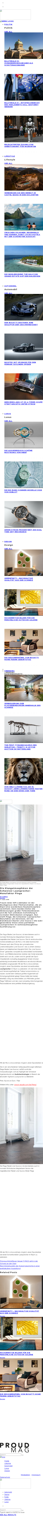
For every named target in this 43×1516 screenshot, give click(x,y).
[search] (22, 1510)
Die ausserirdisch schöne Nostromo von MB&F (18, 451)
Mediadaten (25, 1475)
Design (8, 542)
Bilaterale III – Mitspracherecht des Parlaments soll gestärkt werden (22, 105)
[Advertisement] (21, 1421)
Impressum (36, 1475)
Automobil (10, 286)
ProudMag (4, 896)
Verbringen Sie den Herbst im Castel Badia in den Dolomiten (21, 194)
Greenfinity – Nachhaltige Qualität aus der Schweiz (18, 579)
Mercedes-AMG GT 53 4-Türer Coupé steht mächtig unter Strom (23, 403)
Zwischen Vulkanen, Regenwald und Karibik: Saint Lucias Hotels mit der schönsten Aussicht (22, 234)
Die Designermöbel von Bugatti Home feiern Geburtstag (21, 659)
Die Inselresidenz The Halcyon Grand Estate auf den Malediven (22, 275)
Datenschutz (5, 1477)
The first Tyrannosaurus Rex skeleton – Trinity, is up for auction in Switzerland (20, 747)
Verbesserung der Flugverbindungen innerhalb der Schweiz (22, 705)
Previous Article (6, 1261)
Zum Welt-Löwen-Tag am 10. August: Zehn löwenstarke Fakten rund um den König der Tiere (23, 789)
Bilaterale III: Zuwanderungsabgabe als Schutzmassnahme (18, 63)
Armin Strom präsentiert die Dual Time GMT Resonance (23, 531)
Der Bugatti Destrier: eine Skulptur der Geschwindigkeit (21, 324)
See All (8, 32)
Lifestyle (9, 156)
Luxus (7, 414)
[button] (21, 1129)
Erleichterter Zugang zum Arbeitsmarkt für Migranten (20, 145)
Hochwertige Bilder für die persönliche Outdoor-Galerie (21, 619)
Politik (8, 24)
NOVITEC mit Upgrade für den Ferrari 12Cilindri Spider (20, 363)
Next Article (4, 1266)
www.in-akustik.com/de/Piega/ (25, 1085)
